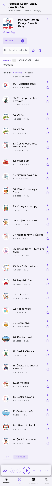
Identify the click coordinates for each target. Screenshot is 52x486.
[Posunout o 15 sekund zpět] (12, 470)
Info (36, 60)
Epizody (9, 60)
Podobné (8, 65)
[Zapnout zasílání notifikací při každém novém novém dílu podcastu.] (39, 50)
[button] (25, 7)
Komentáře (25, 60)
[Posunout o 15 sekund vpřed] (18, 470)
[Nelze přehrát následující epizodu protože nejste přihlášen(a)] (34, 470)
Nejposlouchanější (21, 76)
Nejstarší (29, 73)
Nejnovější (17, 73)
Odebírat (9, 41)
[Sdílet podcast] (34, 50)
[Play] (26, 470)
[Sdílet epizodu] (47, 87)
